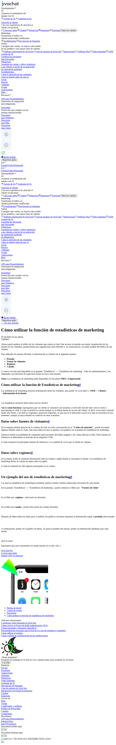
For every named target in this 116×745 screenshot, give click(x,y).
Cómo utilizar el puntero (12, 633)
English (4, 165)
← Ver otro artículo (9, 323)
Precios (4, 82)
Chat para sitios (10, 30)
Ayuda (4, 87)
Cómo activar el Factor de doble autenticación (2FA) (24, 625)
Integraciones (69, 51)
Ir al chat (5, 663)
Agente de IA (9, 19)
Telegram (56, 30)
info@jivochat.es (8, 724)
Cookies (4, 711)
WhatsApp (33, 30)
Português (18, 165)
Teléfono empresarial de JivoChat (18, 51)
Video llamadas (99, 51)
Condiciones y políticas (11, 706)
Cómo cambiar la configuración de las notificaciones (24, 635)
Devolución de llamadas (29, 41)
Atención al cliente (9, 22)
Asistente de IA (25, 19)
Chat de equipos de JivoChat (48, 51)
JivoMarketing (9, 41)
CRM (110, 51)
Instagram (45, 30)
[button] (58, 8)
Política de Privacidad (11, 708)
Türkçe (11, 165)
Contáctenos (6, 713)
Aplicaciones (7, 90)
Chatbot (22, 30)
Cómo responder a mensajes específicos (18, 628)
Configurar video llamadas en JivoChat (18, 623)
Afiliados (5, 84)
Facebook (5, 670)
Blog (3, 92)
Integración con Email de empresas (16, 691)
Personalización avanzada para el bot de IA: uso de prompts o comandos (33, 630)
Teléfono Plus (84, 51)
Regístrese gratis (9, 160)
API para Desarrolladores (12, 719)
